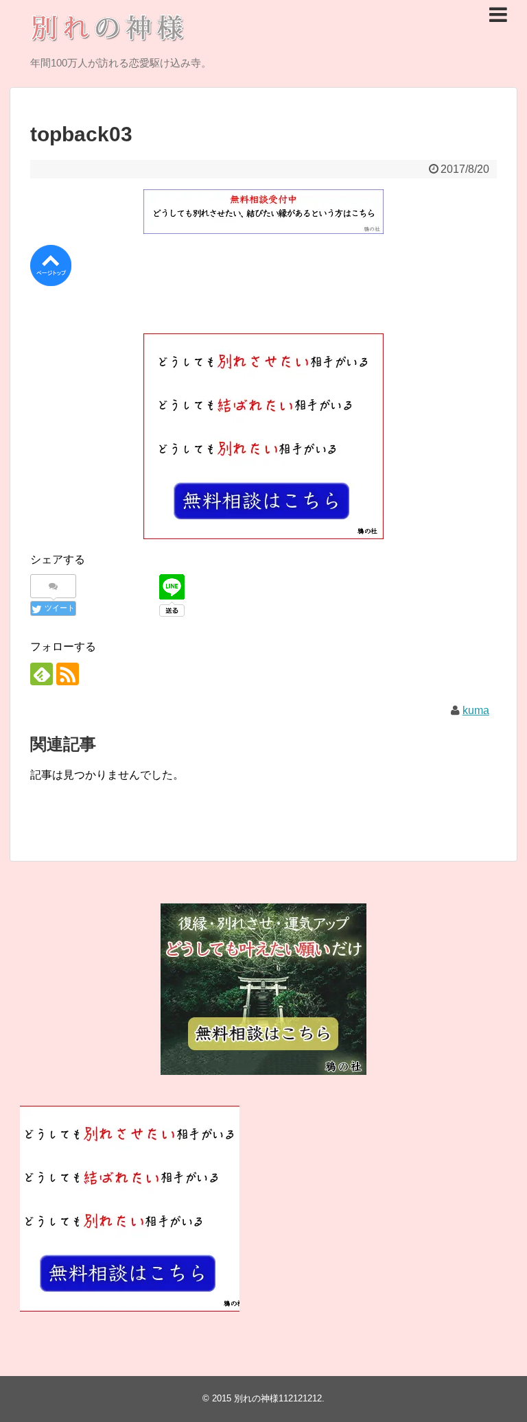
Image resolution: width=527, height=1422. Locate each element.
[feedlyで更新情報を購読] (41, 674)
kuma (475, 710)
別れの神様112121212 (278, 1398)
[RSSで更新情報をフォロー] (67, 674)
